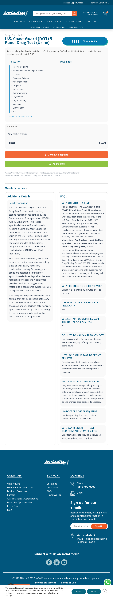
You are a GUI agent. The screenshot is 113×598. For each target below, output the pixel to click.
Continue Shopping (58, 155)
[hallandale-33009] (15, 13)
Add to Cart (58, 164)
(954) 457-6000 (92, 15)
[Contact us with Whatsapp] (107, 582)
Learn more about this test (21, 116)
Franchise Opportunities (72, 2)
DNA (88, 21)
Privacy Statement (45, 582)
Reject (94, 591)
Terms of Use (68, 582)
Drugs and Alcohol (74, 21)
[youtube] (64, 562)
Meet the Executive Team (20, 487)
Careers (11, 494)
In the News (13, 506)
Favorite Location (99, 2)
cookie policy (11, 593)
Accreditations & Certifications (22, 498)
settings (9, 595)
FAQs (49, 491)
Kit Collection (59, 27)
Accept (79, 591)
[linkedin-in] (56, 562)
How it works (19, 21)
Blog (9, 509)
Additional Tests (76, 27)
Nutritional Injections (39, 27)
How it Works (54, 494)
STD (95, 21)
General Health (35, 21)
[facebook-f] (49, 562)
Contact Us (52, 487)
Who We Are (13, 483)
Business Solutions (54, 21)
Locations (52, 483)
